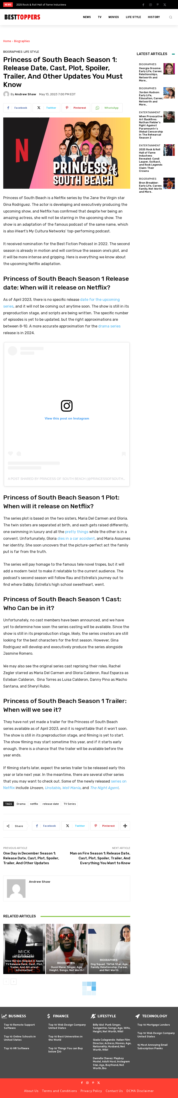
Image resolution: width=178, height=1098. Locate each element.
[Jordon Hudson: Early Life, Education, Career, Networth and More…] (169, 93)
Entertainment (24, 957)
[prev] (90, 4)
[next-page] (13, 982)
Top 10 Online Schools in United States (20, 1038)
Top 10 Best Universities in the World (65, 1038)
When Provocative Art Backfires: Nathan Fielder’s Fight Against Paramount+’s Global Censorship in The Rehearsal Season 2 (151, 127)
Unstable (52, 788)
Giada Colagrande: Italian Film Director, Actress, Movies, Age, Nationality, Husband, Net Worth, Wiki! (112, 1045)
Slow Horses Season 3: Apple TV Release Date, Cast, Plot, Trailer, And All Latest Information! (24, 965)
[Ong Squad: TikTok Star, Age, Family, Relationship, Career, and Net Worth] (109, 949)
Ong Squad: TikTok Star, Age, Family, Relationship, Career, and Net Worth (109, 967)
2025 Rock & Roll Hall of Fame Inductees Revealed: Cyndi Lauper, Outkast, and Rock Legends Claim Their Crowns (150, 160)
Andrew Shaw (25, 94)
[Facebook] (143, 5)
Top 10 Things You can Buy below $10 (65, 1050)
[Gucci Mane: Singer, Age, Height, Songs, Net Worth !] (67, 949)
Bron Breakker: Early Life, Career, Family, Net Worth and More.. (150, 187)
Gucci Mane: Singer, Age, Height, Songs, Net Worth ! (66, 969)
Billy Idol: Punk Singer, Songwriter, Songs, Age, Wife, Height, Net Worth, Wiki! (111, 1028)
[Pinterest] (158, 5)
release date (51, 803)
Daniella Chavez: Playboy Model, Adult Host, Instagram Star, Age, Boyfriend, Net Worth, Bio (111, 1063)
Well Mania (71, 788)
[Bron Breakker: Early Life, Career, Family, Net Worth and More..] (169, 183)
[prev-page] (6, 982)
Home (7, 41)
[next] (98, 4)
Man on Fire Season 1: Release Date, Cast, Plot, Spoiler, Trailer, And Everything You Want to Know (100, 858)
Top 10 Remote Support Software (19, 1026)
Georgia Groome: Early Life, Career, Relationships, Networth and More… (150, 74)
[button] (171, 17)
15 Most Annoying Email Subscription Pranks (152, 1046)
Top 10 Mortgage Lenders (153, 1025)
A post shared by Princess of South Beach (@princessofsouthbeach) (71, 479)
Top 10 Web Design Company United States (67, 1026)
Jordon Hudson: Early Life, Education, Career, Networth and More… (151, 98)
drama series (109, 326)
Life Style (31, 51)
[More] (125, 825)
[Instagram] (150, 5)
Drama (21, 803)
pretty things (76, 532)
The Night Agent (104, 788)
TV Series (70, 803)
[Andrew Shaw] (7, 94)
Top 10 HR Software (16, 1048)
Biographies (22, 41)
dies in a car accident (76, 538)
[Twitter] (165, 5)
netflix (34, 803)
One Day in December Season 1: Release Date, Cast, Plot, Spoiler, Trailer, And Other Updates (31, 858)
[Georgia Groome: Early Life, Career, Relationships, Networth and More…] (169, 68)
